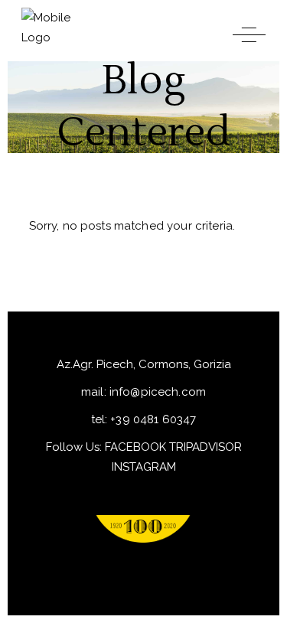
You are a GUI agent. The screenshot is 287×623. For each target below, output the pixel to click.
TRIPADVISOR (205, 447)
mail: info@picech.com (143, 392)
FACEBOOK (135, 447)
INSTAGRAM (144, 467)
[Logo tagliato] (143, 529)
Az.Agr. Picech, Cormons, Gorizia (144, 364)
